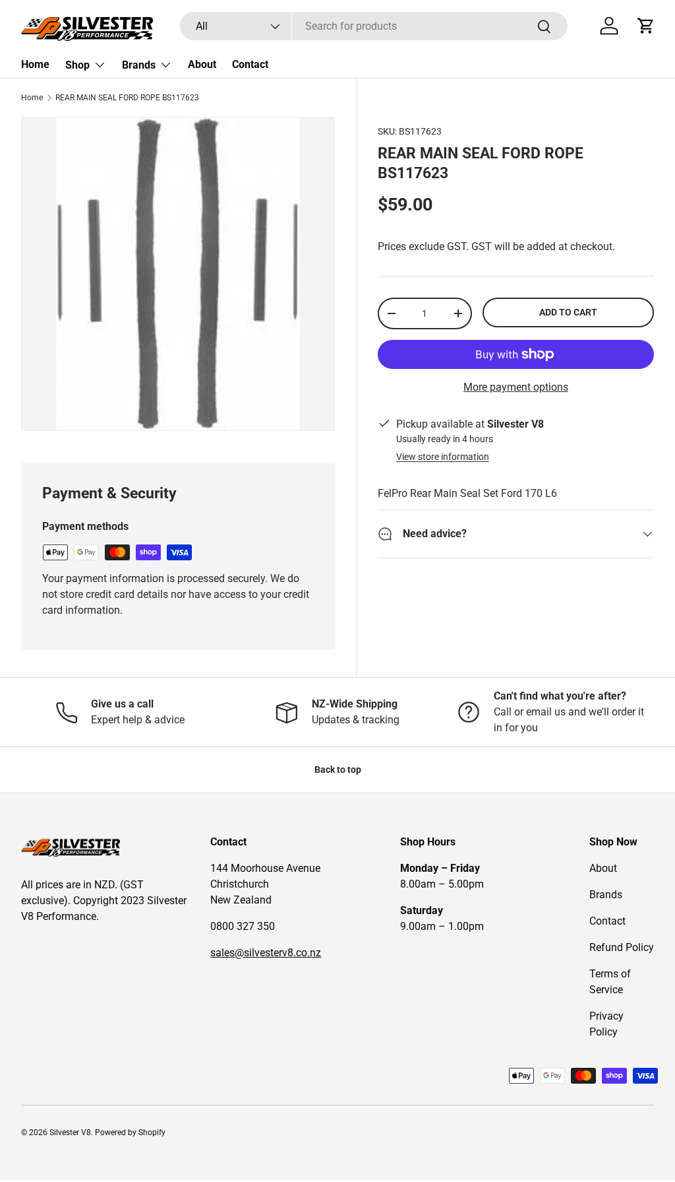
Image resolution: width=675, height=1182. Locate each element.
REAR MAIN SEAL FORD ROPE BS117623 (127, 98)
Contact (250, 64)
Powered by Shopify (130, 1132)
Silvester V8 (70, 1132)
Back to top (337, 769)
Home (35, 64)
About (202, 64)
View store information (442, 456)
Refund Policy (621, 947)
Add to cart (568, 312)
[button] (645, 25)
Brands (605, 894)
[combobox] (374, 26)
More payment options (515, 387)
